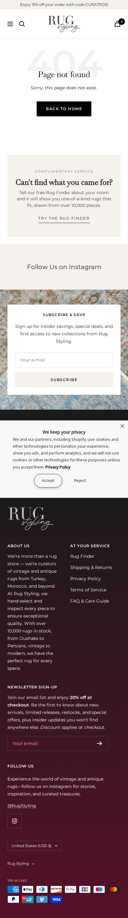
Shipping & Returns (91, 567)
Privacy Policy (85, 578)
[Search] (22, 24)
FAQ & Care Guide (89, 601)
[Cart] (117, 24)
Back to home (64, 108)
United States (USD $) (31, 845)
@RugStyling (21, 805)
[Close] (122, 426)
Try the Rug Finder (63, 218)
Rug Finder (82, 556)
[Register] (99, 743)
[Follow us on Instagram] (14, 821)
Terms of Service (88, 590)
